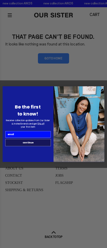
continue (28, 142)
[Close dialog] (101, 89)
